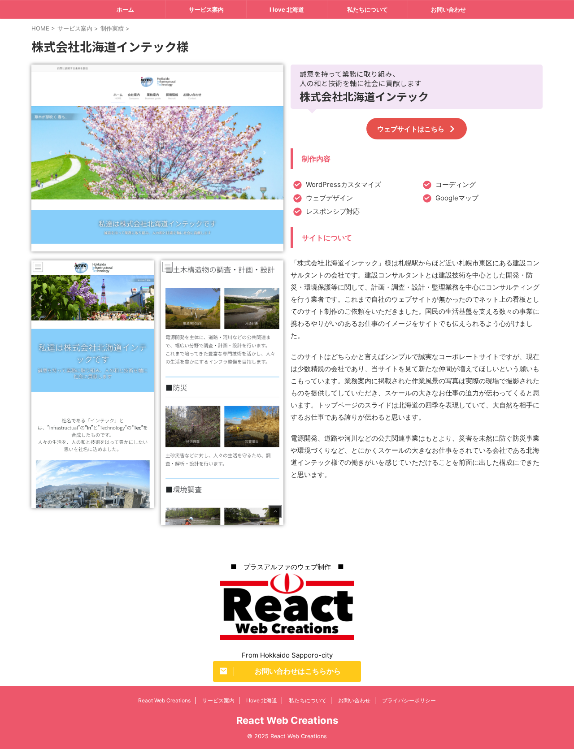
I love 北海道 (287, 9)
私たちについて (367, 9)
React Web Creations (164, 700)
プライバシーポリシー (409, 700)
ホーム (125, 9)
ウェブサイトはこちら (410, 129)
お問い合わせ (448, 9)
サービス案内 (206, 9)
